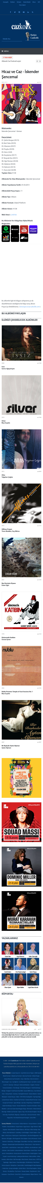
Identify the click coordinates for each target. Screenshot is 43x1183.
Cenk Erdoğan (25, 1132)
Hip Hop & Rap (36, 1097)
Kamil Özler (34, 1150)
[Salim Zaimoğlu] (32, 948)
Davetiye (11, 1085)
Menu (6, 51)
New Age (4, 1111)
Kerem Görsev (26, 1153)
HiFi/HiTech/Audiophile (26, 1097)
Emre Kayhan (24, 1138)
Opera (20, 1111)
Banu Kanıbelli (11, 1129)
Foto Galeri (22, 5)
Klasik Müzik (26, 2)
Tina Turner (18, 1171)
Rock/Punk (11, 1114)
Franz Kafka (24, 1141)
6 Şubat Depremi (16, 1073)
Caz (10, 1082)
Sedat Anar (5, 1168)
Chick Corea (8, 1135)
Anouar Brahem (33, 1123)
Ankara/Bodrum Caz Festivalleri (12, 1079)
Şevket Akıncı (22, 1168)
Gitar (3, 1094)
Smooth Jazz (23, 1114)
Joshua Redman (19, 1150)
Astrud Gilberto (11, 1126)
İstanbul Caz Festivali (19, 1100)
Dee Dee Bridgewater (33, 1135)
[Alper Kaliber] (19, 979)
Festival (37, 1085)
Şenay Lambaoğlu (13, 1168)
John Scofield (10, 1150)
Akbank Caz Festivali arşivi (11, 61)
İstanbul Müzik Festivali (31, 1100)
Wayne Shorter (34, 1174)
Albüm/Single (35, 1076)
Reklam (12, 2)
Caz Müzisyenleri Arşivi (25, 1082)
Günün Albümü (33, 1094)
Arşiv (22, 1079)
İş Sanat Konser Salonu (7, 1100)
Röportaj (17, 1114)
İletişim (19, 2)
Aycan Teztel (19, 1126)
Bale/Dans (27, 1079)
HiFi (39, 2)
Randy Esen (14, 1165)
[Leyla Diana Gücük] (32, 979)
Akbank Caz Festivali (16, 1076)
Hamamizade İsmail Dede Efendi (16, 1144)
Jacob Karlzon (12, 1147)
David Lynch (15, 1135)
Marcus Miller (32, 1156)
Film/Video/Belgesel (25, 1088)
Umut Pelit (18, 1174)
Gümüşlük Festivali (23, 1094)
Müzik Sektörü (37, 1108)
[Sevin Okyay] (32, 964)
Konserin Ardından (32, 1105)
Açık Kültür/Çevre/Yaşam (27, 1073)
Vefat (38, 1114)
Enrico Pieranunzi (32, 1138)
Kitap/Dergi (30, 1103)
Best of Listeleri (34, 1079)
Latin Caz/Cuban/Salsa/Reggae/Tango (16, 1108)
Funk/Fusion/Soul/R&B (17, 1091)
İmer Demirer (36, 1144)
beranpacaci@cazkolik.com (30, 307)
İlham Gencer (28, 1144)
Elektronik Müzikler (25, 1085)
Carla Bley (18, 1132)
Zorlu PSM (32, 1117)
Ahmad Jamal (15, 1123)
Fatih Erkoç (10, 1141)
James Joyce (20, 1147)
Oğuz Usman (12, 1162)
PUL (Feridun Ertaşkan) (31, 1111)
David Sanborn (23, 1135)
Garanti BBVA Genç (28, 1091)
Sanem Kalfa (21, 1165)
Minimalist (29, 1108)
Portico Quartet (6, 1165)
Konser (14, 1105)
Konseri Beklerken (21, 1105)
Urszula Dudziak (26, 1174)
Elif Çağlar (9, 1138)
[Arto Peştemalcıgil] (19, 964)
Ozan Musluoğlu (21, 1162)
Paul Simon (36, 1162)
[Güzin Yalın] (7, 948)
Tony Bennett (33, 1171)
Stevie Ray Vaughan (32, 1168)
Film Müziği (16, 1088)
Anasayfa (5, 2)
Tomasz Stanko (25, 1171)
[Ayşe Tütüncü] (19, 948)
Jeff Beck (27, 1147)
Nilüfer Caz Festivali (12, 1111)
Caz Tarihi (34, 1082)
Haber (17, 1097)
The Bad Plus (11, 1171)
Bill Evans (27, 1129)
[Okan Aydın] (7, 979)
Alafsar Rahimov (24, 1123)
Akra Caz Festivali (27, 1076)
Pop (23, 1111)
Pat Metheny (29, 1162)
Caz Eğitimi (15, 1082)
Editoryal (16, 1085)
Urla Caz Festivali (32, 1114)
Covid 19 (5, 1085)
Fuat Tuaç (30, 1141)
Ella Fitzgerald (16, 1138)
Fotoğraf (8, 1091)
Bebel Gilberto (20, 1129)
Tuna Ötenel (11, 1174)
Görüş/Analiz (9, 1094)
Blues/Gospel (5, 1082)
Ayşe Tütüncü (34, 1126)
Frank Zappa (17, 1141)
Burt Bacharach (11, 1132)
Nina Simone (25, 1159)
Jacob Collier (5, 1147)
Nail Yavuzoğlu (17, 1159)
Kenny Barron (9, 1153)
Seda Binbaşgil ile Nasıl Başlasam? (33, 1165)
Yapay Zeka (10, 1117)
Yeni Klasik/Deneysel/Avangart (21, 1117)
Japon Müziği (17, 1103)
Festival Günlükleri (7, 1088)
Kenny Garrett (17, 1153)
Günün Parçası (11, 1097)
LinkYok (14, 215)
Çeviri (38, 1082)
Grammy (15, 1094)
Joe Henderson (34, 1147)
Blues (34, 2)
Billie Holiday (34, 1129)
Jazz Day (23, 1103)
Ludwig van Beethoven (22, 1156)
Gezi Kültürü (37, 1091)
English (32, 1085)
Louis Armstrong (11, 1156)
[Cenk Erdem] (7, 964)
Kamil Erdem (27, 1150)
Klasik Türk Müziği (7, 1105)
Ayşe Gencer (27, 1126)
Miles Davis (10, 1159)
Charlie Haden (33, 1132)
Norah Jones (32, 1159)
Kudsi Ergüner (34, 1153)
